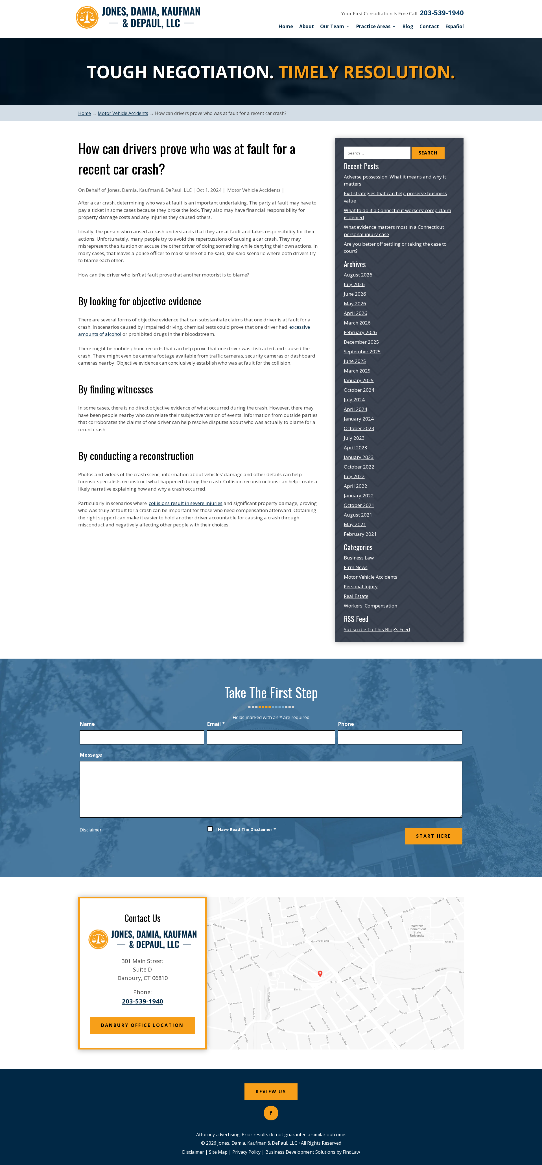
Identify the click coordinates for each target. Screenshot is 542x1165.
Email (216, 723)
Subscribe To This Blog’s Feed (377, 629)
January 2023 (359, 457)
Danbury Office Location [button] (142, 1025)
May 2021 (355, 524)
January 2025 (359, 380)
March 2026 (357, 322)
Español (454, 26)
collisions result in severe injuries (185, 503)
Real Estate (356, 596)
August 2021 (358, 514)
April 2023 (355, 447)
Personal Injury (361, 586)
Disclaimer (91, 830)
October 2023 (359, 428)
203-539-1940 (442, 12)
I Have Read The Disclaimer (245, 829)
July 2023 (354, 438)
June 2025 (355, 361)
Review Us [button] (271, 1091)
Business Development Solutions (300, 1152)
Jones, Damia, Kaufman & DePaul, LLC (150, 190)
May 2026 (355, 303)
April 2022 (355, 486)
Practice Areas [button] (373, 26)
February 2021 (360, 534)
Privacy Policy (246, 1152)
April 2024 (355, 409)
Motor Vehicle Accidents (254, 190)
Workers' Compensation (370, 605)
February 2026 (360, 332)
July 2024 (354, 399)
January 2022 (359, 495)
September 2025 (362, 351)
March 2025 (357, 370)
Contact (429, 26)
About (306, 26)
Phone (346, 723)
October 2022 (359, 466)
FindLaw (351, 1152)
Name (87, 723)
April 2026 (355, 313)
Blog (407, 26)
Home (285, 26)
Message (91, 754)
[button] (536, 1124)
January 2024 (359, 418)
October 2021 (359, 505)
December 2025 (361, 342)
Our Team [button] (332, 26)
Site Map (218, 1152)
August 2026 (358, 274)
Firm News (356, 567)
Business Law (359, 557)
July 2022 (354, 476)
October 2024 (359, 390)
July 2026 (354, 284)
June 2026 (355, 294)
